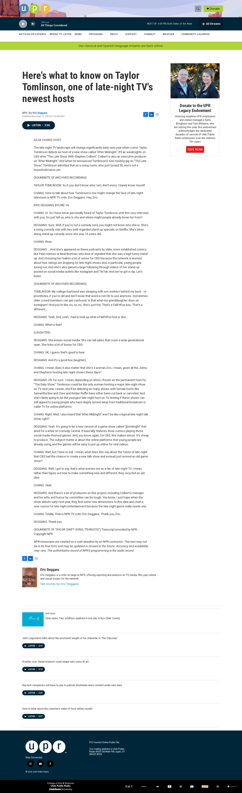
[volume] (33, 24)
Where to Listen (60, 34)
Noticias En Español (32, 34)
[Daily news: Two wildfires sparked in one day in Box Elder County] (33, 619)
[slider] (38, 23)
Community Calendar (195, 34)
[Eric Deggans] (29, 577)
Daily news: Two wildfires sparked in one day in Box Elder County (82, 618)
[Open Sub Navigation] (84, 34)
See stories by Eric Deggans (59, 584)
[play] (23, 24)
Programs (96, 34)
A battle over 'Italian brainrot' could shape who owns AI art (55, 661)
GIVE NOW (195, 149)
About (114, 34)
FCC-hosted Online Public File (104, 742)
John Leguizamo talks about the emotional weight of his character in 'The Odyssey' (69, 638)
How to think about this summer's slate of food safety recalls (57, 708)
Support (131, 34)
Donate (215, 8)
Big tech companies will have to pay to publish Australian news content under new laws (72, 685)
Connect (150, 34)
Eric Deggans (40, 112)
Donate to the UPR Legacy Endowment (195, 108)
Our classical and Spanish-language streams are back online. (121, 46)
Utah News (50, 613)
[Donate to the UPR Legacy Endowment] (195, 80)
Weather (168, 34)
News (78, 34)
